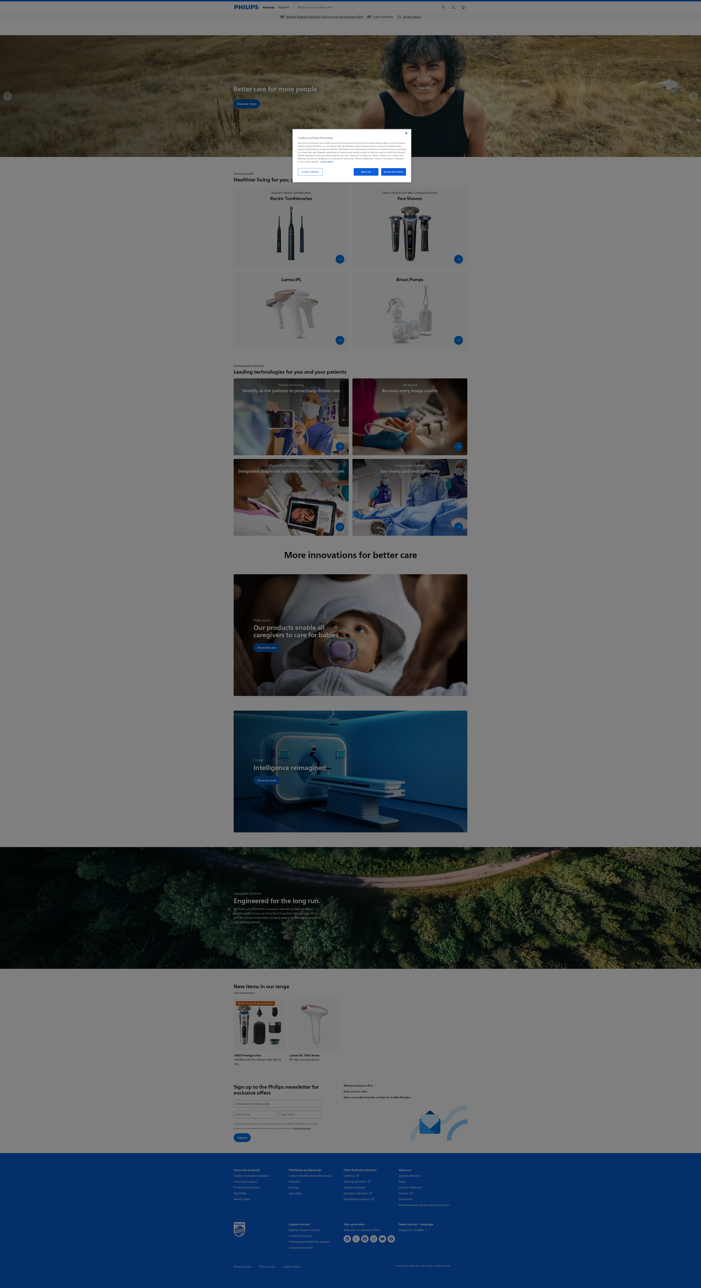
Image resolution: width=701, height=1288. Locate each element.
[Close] (406, 133)
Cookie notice (326, 162)
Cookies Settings (310, 172)
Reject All (366, 172)
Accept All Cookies (393, 172)
